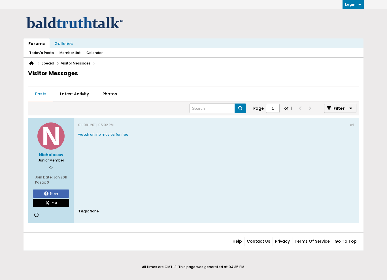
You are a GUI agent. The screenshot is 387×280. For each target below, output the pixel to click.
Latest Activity (74, 94)
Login (350, 4)
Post (54, 203)
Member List (70, 52)
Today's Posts (41, 52)
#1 (352, 124)
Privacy (282, 241)
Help (237, 241)
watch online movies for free (103, 134)
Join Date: (44, 177)
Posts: (40, 182)
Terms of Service (312, 241)
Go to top (346, 241)
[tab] (40, 94)
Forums (36, 43)
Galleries (63, 43)
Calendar (94, 52)
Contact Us (258, 241)
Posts (40, 94)
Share (54, 193)
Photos (110, 94)
